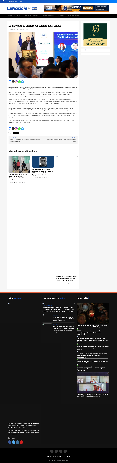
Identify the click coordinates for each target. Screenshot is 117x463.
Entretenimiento (74, 16)
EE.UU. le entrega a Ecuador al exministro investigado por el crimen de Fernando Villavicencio (90, 332)
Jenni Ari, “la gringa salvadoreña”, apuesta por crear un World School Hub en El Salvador (63, 319)
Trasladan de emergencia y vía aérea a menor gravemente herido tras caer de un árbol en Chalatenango (91, 368)
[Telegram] (22, 81)
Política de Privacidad (54, 456)
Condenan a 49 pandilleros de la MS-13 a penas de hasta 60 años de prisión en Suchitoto (92, 395)
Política (36, 16)
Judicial (28, 16)
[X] (13, 81)
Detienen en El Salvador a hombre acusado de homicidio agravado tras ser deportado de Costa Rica (66, 278)
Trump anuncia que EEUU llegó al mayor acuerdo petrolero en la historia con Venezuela (92, 362)
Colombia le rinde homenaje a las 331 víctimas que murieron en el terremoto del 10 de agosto (92, 326)
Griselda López (13, 182)
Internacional (48, 16)
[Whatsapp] (19, 81)
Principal (50, 305)
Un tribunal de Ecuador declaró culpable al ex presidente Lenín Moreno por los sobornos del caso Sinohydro (92, 340)
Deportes (61, 16)
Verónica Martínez (62, 283)
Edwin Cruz (12, 29)
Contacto (67, 456)
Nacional (17, 16)
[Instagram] (16, 81)
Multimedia (45, 305)
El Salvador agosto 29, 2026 (15, 1)
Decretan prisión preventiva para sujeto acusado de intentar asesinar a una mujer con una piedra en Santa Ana (93, 347)
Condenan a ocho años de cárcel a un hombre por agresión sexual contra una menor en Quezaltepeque (92, 355)
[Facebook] (10, 81)
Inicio (10, 16)
